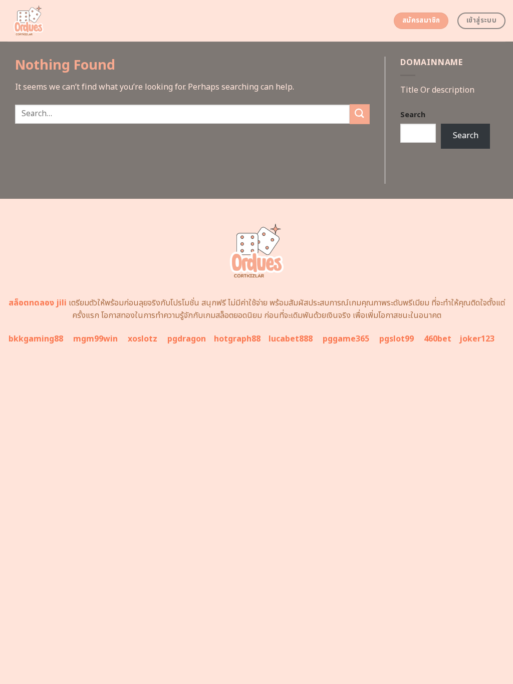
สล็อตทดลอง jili (38, 303)
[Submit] (360, 114)
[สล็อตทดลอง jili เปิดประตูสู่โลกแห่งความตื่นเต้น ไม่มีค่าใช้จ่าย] (66, 21)
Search (412, 115)
